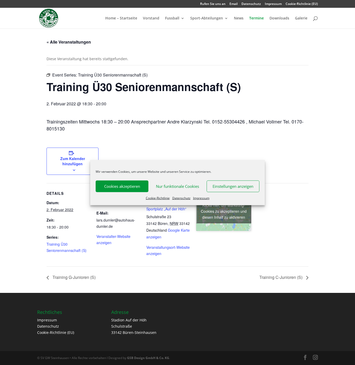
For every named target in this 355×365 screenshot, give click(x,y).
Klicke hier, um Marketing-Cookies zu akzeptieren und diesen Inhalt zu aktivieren (224, 211)
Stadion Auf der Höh (129, 320)
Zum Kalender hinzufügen (72, 161)
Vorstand (151, 18)
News (239, 18)
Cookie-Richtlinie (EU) (302, 4)
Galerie (301, 18)
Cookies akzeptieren (122, 186)
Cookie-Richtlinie (158, 198)
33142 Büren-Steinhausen (133, 332)
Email (233, 4)
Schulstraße (121, 326)
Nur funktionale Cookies (177, 186)
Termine (256, 18)
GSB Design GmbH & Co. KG (148, 358)
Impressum (201, 198)
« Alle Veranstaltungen (69, 42)
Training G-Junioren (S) (73, 277)
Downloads (279, 18)
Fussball (172, 18)
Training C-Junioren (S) (281, 277)
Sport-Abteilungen (206, 18)
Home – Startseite (121, 18)
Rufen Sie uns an (213, 4)
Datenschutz (181, 198)
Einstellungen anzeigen (233, 186)
